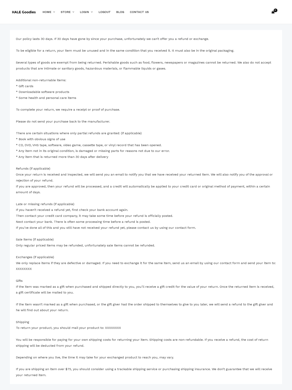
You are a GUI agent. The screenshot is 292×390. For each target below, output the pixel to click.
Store (66, 12)
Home (47, 12)
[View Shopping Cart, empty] (273, 12)
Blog (120, 12)
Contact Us (139, 12)
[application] (53, 12)
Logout (105, 12)
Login (84, 12)
